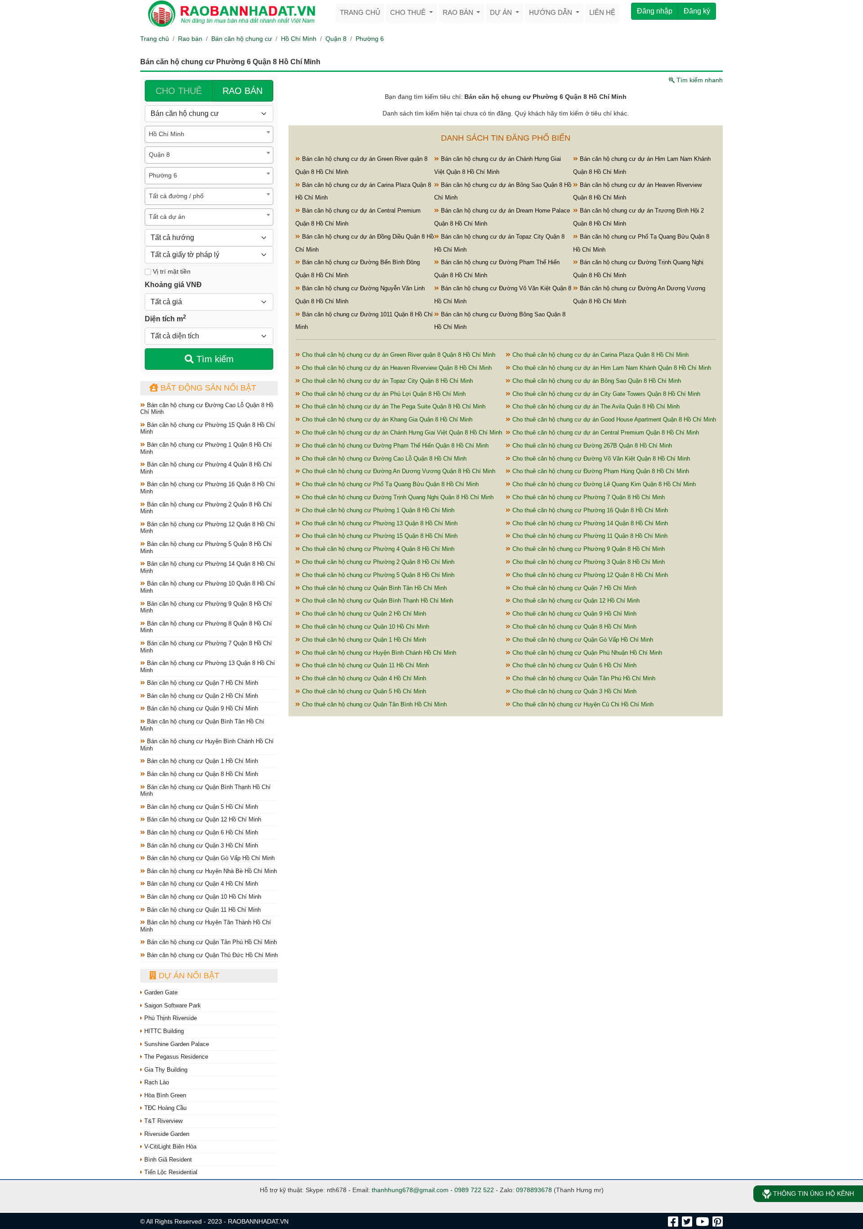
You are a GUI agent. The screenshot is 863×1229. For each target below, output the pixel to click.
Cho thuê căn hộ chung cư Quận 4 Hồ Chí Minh (363, 678)
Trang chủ (360, 12)
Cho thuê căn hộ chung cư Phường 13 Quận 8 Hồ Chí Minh (379, 523)
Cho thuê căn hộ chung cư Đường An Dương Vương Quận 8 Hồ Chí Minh (397, 471)
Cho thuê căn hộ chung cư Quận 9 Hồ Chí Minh (573, 613)
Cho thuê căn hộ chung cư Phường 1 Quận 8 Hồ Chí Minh (377, 510)
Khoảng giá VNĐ (173, 284)
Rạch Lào (155, 1082)
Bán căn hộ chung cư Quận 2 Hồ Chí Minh (201, 695)
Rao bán (459, 12)
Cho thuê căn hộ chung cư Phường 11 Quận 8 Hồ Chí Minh (589, 535)
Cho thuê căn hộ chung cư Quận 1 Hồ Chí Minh (363, 639)
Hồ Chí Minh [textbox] (166, 134)
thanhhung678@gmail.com (410, 1190)
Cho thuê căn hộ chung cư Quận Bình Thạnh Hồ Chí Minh (376, 600)
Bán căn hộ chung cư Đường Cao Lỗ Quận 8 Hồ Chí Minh (206, 409)
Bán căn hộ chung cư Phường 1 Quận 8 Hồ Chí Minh (206, 448)
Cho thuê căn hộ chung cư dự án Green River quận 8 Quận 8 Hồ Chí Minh (397, 354)
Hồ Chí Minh (298, 38)
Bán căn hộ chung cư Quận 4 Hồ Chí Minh (201, 883)
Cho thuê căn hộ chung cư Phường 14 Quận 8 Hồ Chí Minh (589, 523)
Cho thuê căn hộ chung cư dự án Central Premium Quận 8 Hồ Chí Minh (605, 432)
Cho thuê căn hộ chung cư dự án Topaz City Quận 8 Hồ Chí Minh (386, 380)
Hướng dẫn (551, 12)
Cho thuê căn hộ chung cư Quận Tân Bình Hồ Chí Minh (373, 704)
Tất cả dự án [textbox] (167, 216)
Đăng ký (697, 11)
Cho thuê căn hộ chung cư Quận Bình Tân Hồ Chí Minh (373, 588)
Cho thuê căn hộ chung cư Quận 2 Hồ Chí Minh (363, 613)
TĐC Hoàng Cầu (164, 1108)
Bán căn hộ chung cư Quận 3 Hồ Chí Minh (201, 845)
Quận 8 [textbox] (159, 154)
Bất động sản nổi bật (207, 387)
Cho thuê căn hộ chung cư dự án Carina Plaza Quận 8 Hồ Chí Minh (600, 354)
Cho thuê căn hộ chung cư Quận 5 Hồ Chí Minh (363, 691)
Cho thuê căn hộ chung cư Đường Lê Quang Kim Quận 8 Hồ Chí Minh (603, 484)
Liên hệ (602, 12)
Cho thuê (408, 12)
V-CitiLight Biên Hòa (169, 1146)
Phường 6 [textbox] (163, 175)
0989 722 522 (474, 1190)
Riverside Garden (165, 1134)
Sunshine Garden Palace (175, 1044)
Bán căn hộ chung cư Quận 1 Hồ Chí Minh (201, 761)
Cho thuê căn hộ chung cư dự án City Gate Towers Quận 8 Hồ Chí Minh (605, 393)
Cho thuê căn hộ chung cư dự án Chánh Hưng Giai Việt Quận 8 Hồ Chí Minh (401, 432)
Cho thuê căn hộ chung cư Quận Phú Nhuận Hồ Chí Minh (586, 652)
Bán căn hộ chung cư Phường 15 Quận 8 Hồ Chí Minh (207, 428)
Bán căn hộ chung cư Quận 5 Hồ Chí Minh (201, 806)
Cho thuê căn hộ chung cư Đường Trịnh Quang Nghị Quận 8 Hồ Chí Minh (397, 497)
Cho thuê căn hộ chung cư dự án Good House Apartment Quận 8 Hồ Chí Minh (613, 419)
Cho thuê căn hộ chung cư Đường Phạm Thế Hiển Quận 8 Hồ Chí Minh (394, 445)
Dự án (502, 12)
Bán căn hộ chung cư (241, 38)
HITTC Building (163, 1031)
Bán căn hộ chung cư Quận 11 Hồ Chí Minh (203, 909)
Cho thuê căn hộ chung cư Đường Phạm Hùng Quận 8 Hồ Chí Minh (600, 471)
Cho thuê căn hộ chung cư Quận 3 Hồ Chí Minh (573, 691)
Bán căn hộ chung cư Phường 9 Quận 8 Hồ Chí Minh (206, 607)
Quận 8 (336, 38)
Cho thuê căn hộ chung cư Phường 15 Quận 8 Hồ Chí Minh (379, 535)
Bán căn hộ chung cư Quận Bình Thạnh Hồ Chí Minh (205, 791)
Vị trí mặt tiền (171, 271)
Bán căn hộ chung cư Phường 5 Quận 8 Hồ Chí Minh (206, 548)
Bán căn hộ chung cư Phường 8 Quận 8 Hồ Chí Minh (206, 627)
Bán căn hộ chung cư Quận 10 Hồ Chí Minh (203, 896)
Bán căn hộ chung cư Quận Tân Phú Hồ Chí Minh (211, 942)
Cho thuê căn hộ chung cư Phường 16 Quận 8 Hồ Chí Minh (589, 510)
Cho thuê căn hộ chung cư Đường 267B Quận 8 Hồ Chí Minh (591, 445)
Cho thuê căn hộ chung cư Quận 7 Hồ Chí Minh (573, 588)
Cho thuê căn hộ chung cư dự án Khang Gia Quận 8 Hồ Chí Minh (386, 419)
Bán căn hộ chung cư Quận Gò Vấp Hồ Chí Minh (210, 858)
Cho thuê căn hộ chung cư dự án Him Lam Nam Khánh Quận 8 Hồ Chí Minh (611, 367)
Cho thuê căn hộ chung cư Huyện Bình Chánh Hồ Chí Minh (378, 652)
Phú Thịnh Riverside (169, 1018)
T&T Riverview (162, 1121)
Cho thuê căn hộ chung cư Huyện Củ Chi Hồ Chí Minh (582, 704)
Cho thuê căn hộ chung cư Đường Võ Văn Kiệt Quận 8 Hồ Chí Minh (600, 458)
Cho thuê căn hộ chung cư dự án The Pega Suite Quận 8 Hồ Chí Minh (392, 406)
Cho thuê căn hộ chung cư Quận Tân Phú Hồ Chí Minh (583, 678)
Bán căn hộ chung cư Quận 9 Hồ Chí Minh (201, 708)
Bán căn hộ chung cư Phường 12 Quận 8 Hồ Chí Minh (207, 528)
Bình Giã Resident (167, 1159)
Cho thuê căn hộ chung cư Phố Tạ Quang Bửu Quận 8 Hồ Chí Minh (389, 484)
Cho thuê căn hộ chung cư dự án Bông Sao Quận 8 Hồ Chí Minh (596, 380)
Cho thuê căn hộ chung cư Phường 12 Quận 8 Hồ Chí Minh (589, 575)
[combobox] (209, 134)
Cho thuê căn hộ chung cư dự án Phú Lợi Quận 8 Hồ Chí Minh (383, 393)
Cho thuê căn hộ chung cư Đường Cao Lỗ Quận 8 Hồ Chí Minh (383, 458)
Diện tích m (165, 318)
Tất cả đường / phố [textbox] (176, 196)
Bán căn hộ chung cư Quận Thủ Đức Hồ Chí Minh (211, 955)
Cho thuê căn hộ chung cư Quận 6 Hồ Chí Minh (573, 665)
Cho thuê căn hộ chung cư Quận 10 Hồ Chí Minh (364, 626)
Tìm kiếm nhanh (699, 80)
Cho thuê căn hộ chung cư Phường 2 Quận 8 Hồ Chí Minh (377, 562)
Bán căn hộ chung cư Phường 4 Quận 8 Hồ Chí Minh (206, 468)
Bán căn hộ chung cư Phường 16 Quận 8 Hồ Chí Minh (207, 488)
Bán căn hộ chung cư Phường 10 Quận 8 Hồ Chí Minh (207, 587)
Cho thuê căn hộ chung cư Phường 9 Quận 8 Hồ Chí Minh (588, 549)
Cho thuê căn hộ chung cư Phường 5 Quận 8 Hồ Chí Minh (377, 575)
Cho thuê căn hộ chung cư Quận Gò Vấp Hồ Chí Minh (582, 639)
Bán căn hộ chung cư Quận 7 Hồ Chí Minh (201, 682)
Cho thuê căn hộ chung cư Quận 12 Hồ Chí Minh (575, 600)
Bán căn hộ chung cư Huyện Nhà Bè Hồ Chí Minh (211, 871)
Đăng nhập (654, 11)
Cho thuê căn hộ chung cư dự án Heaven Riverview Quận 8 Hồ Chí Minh (396, 367)
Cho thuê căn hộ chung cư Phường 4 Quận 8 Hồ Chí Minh (377, 549)
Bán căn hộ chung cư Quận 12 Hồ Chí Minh (203, 819)
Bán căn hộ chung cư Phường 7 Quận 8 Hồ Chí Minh (206, 647)
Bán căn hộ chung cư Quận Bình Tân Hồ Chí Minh (202, 725)
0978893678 (534, 1190)
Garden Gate (160, 992)
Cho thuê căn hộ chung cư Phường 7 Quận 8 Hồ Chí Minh (588, 497)
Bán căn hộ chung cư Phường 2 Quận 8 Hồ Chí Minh (206, 508)
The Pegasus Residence (175, 1056)
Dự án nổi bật (187, 975)
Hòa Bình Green (164, 1095)
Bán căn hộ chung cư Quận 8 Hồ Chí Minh (201, 774)
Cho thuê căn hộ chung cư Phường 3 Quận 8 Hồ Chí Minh (588, 562)
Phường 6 (370, 38)
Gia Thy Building (164, 1069)
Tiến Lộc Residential (169, 1172)
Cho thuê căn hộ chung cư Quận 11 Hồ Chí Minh (364, 665)
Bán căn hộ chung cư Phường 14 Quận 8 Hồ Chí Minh (207, 567)
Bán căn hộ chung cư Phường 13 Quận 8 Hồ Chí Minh (207, 667)
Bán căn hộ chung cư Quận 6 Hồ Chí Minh (201, 832)
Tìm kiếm (214, 359)
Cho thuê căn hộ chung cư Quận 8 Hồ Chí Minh (573, 626)
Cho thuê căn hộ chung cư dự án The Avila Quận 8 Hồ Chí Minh (595, 406)
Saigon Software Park (171, 1005)
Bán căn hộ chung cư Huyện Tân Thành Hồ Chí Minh (205, 926)
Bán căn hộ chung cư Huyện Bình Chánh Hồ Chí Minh (207, 745)
